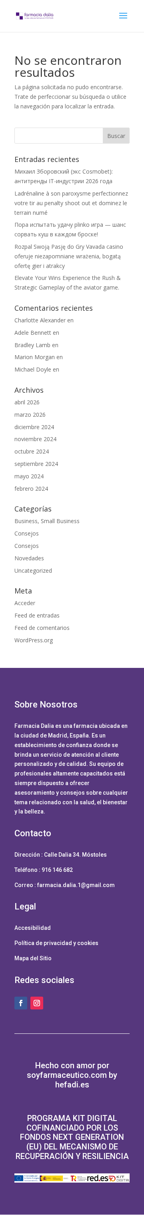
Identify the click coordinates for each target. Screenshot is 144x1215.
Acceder (24, 603)
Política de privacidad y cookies (56, 943)
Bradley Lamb (32, 345)
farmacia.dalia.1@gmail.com (76, 885)
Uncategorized (33, 570)
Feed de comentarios (42, 627)
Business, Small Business (47, 521)
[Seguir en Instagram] (36, 1003)
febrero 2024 (31, 488)
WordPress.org (33, 640)
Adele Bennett (32, 332)
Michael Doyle (32, 369)
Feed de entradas (37, 615)
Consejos (26, 533)
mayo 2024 (29, 476)
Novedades (29, 558)
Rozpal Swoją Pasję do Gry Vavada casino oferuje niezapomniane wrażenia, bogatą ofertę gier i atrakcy (68, 256)
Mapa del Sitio (33, 958)
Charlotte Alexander (40, 320)
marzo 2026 (30, 414)
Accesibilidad (32, 928)
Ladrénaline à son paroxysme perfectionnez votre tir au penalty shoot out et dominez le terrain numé (71, 203)
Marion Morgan (34, 357)
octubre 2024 (31, 451)
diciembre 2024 (34, 427)
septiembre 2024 (36, 464)
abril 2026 (27, 402)
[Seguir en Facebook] (20, 1003)
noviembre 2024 (35, 439)
